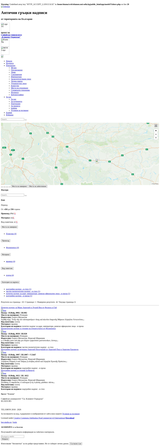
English (9, 113)
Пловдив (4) (11, 234)
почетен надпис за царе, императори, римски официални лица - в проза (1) (38, 294)
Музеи (13, 68)
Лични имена (16, 81)
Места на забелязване (37, 186)
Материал (6, 254)
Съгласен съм (75, 444)
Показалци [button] (10, 65)
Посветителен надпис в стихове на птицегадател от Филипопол (28, 328)
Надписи (10, 63)
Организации (16, 70)
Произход (5, 241)
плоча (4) (10, 275)
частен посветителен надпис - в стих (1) (23, 291)
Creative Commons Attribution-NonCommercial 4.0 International (39, 418)
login (15, 422)
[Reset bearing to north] (156, 138)
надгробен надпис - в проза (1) (19, 296)
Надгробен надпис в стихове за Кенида (17, 370)
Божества (15, 86)
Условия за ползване (19, 110)
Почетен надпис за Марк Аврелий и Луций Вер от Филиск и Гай (29, 307)
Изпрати (5, 439)
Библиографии (17, 95)
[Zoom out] (156, 134)
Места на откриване (19, 88)
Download (70, 418)
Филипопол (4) (12, 248)
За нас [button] (8, 97)
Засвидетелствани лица (21, 79)
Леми (13, 72)
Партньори (15, 104)
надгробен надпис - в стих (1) (18, 289)
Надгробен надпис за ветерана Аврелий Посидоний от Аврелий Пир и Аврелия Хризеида (39, 349)
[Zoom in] (156, 130)
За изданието (16, 101)
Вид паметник (7, 268)
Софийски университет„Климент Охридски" (11, 36)
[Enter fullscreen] (156, 126)
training (14, 108)
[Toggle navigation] (2, 57)
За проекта (15, 106)
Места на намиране (19, 186)
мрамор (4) (10, 261)
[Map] (80, 154)
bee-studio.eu (6, 422)
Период (4, 205)
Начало (9, 61)
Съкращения (16, 74)
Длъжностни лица (18, 83)
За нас (13, 99)
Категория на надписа (10, 282)
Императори (16, 77)
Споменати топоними (20, 90)
